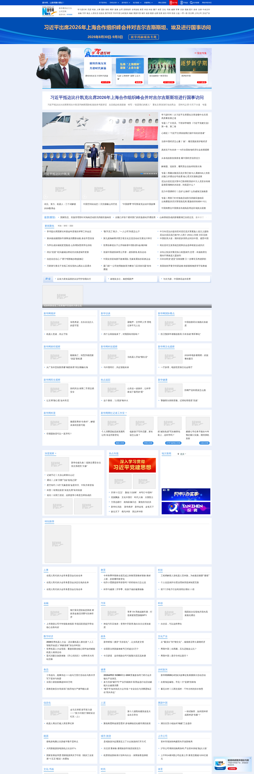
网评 (112, 9)
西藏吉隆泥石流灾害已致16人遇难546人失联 (189, 173)
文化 (164, 9)
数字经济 (108, 13)
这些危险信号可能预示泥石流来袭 (130, 656)
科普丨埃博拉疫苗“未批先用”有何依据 (64, 490)
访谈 (182, 9)
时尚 (169, 13)
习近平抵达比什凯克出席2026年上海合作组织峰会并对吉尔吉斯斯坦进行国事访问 (127, 97)
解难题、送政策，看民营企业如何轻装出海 (181, 166)
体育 (159, 9)
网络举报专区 (207, 2)
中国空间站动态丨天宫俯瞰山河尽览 (100, 204)
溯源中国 (137, 13)
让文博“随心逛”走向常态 (57, 400)
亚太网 (191, 13)
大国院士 (149, 497)
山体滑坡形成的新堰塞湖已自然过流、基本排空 (182, 217)
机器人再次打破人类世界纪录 (60, 723)
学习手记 (105, 82)
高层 (89, 9)
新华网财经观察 (52, 346)
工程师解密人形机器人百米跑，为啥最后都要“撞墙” (185, 575)
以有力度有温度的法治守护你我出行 (74, 279)
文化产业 (206, 13)
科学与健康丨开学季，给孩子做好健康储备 (124, 589)
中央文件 (206, 9)
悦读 (173, 13)
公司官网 (62, 11)
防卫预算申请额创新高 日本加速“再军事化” (181, 334)
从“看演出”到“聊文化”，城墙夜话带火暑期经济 (183, 642)
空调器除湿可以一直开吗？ (59, 434)
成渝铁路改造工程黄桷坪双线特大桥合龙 (63, 305)
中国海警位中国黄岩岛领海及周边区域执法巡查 (183, 208)
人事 (98, 9)
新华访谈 (105, 313)
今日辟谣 (108, 656)
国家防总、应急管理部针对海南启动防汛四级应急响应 (85, 217)
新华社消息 (116, 507)
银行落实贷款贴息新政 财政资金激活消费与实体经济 (82, 613)
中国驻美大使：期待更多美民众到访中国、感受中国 (184, 238)
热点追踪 (105, 379)
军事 (177, 9)
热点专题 (114, 453)
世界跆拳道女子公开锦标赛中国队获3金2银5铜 (125, 245)
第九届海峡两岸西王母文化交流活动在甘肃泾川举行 (127, 238)
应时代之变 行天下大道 (189, 105)
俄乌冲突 (126, 511)
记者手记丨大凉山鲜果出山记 (60, 475)
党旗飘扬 (115, 497)
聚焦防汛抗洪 (145, 502)
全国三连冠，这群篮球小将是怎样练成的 (72, 495)
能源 (152, 13)
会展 (156, 13)
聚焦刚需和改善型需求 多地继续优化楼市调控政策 (127, 723)
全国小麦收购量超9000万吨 (59, 682)
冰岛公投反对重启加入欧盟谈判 (174, 252)
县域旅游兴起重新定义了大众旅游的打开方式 (125, 741)
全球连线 (135, 9)
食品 (88, 13)
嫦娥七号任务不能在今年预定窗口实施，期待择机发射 (197, 434)
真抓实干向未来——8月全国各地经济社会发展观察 (185, 150)
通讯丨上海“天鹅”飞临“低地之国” (62, 480)
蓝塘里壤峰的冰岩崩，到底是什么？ (178, 185)
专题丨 (164, 123)
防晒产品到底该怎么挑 (195, 390)
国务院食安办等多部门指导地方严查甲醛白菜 (67, 689)
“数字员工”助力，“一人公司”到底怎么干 (121, 231)
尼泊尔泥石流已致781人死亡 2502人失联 (179, 235)
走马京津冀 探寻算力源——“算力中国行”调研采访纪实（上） (82, 713)
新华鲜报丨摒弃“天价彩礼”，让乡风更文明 (124, 642)
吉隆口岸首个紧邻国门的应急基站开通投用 (135, 217)
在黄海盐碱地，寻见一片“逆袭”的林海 (178, 682)
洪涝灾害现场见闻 (174, 201)
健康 (173, 9)
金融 (80, 13)
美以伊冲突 (137, 511)
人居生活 (94, 13)
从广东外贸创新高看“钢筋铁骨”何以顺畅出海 (67, 367)
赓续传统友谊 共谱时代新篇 (96, 76)
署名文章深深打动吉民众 (164, 105)
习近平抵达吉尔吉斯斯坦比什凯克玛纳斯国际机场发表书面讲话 (77, 105)
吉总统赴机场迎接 (117, 105)
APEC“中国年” (146, 492)
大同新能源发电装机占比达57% (61, 748)
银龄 (131, 13)
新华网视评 (50, 313)
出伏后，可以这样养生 (171, 624)
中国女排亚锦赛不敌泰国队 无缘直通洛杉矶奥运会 (126, 259)
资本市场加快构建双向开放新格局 (176, 741)
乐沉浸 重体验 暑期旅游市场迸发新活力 (122, 748)
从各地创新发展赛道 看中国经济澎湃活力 (180, 158)
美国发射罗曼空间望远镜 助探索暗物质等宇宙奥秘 (183, 266)
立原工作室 (204, 443)
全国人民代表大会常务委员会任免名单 (64, 589)
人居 (103, 702)
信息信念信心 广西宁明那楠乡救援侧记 (65, 259)
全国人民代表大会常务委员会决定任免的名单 (67, 582)
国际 (103, 9)
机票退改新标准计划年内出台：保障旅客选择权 (126, 755)
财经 (107, 9)
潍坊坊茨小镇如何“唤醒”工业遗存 (176, 723)
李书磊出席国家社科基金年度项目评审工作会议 (69, 231)
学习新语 (201, 82)
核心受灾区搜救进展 (192, 176)
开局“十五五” (117, 492)
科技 (146, 9)
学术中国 (117, 13)
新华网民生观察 (52, 379)
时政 (94, 9)
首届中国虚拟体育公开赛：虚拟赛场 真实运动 (124, 252)
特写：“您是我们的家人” (139, 105)
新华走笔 (139, 507)
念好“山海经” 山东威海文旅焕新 (193, 191)
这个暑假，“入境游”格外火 (116, 400)
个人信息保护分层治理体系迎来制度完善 (180, 582)
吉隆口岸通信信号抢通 (172, 176)
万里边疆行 (116, 502)
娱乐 (165, 13)
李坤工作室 (148, 443)
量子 (155, 9)
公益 (178, 13)
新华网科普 (50, 413)
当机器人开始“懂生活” (137, 357)
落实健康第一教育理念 (158, 76)
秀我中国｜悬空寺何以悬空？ (174, 656)
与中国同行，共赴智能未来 (116, 367)
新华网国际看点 (166, 313)
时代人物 (138, 497)
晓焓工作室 (120, 443)
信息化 (101, 13)
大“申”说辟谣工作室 (173, 443)
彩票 (160, 13)
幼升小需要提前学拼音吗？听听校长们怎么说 (125, 582)
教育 (142, 9)
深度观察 (49, 453)
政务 (195, 9)
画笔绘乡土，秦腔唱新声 (121, 279)
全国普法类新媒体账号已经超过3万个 (121, 649)
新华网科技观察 (109, 346)
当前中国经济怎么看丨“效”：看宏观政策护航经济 (184, 141)
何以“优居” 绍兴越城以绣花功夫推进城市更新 (68, 252)
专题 (204, 105)
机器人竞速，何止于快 (57, 334)
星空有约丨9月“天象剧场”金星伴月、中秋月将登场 (70, 485)
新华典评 (128, 507)
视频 (186, 9)
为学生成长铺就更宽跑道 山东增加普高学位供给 (69, 245)
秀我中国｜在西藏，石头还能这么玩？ (179, 649)
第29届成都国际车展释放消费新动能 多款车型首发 (70, 238)
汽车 (84, 13)
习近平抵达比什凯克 (57, 173)
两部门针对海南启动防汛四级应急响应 (186, 198)
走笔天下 (149, 507)
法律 (200, 9)
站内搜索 (196, 2)
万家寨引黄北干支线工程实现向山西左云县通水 (69, 266)
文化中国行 (127, 497)
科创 (150, 9)
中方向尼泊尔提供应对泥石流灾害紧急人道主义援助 (184, 231)
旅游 (147, 13)
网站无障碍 (162, 2)
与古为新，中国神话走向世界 (177, 279)
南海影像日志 (130, 502)
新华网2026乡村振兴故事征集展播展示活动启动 (183, 675)
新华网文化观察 (166, 346)
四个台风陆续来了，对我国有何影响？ (122, 334)
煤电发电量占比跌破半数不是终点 (62, 741)
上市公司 (198, 13)
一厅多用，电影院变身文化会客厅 (176, 367)
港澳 (116, 9)
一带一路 (184, 13)
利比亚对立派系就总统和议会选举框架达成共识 (182, 245)
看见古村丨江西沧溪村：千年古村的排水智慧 (182, 689)
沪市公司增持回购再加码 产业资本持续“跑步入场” (184, 748)
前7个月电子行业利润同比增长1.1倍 (177, 589)
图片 (191, 9)
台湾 (121, 9)
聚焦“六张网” (131, 492)
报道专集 (202, 53)
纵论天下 (115, 511)
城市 (143, 13)
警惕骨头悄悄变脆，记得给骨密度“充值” (179, 400)
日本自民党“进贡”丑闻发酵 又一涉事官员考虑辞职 (183, 259)
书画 (168, 9)
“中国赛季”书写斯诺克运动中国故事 (138, 204)
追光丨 (50, 495)
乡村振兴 (124, 13)
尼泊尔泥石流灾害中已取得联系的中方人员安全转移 (185, 181)
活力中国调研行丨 (169, 191)
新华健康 (162, 379)
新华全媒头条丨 (78, 463)
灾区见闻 (203, 235)
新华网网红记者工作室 (113, 413)
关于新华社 (103, 2)
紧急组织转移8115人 (197, 201)
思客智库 (127, 9)
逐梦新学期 (186, 76)
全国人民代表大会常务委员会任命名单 (64, 575)
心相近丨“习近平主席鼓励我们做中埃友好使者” (183, 133)
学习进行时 (82, 9)
